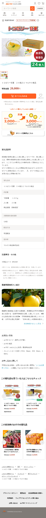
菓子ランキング (32, 474)
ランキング (14, 15)
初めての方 (41, 15)
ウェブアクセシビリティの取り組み (27, 498)
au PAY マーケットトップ (28, 503)
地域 (23, 15)
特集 (32, 15)
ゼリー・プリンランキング (10, 476)
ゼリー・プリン (28, 467)
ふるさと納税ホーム (8, 467)
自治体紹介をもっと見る (32, 323)
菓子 (19, 467)
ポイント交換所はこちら (24, 133)
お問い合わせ (13, 503)
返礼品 (4, 15)
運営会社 (23, 493)
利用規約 (10, 498)
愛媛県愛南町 (9, 20)
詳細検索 (40, 8)
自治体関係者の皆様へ (35, 493)
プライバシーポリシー (10, 493)
